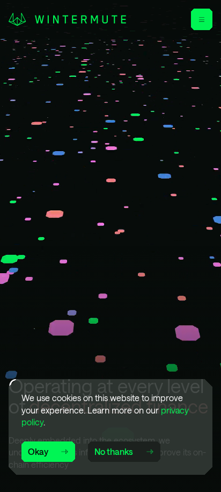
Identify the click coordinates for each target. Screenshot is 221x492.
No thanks (113, 451)
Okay (38, 451)
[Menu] (201, 19)
